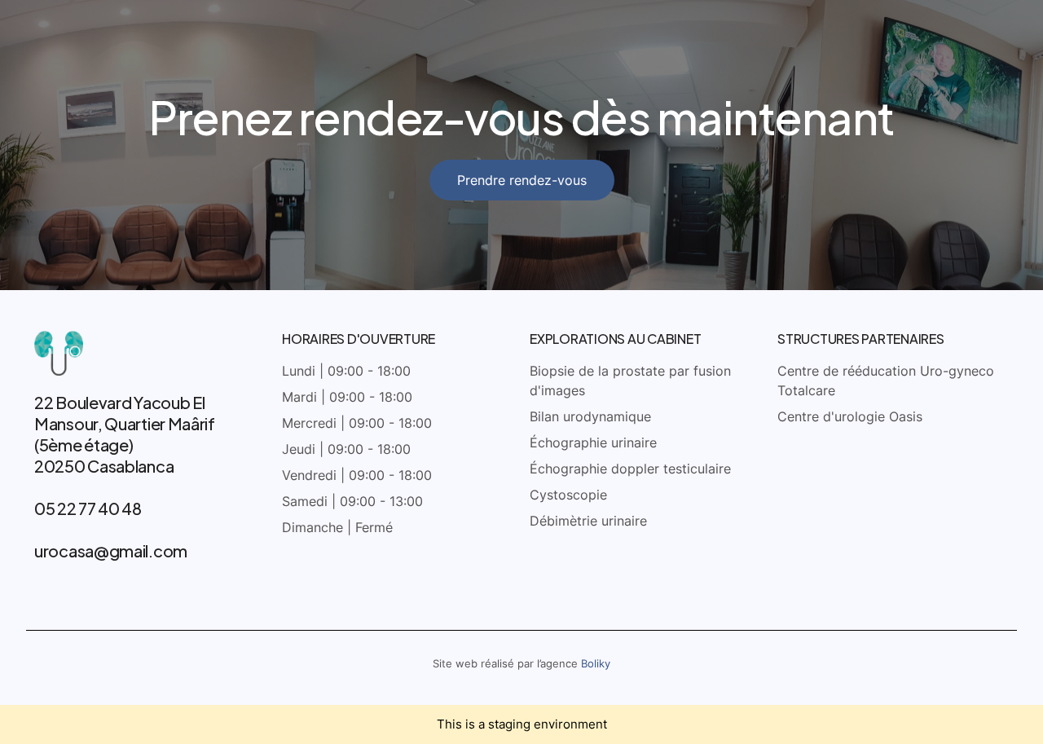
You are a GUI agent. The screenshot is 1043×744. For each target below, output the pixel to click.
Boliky (595, 663)
